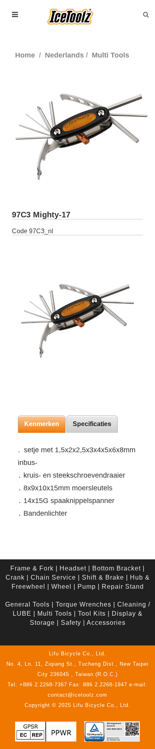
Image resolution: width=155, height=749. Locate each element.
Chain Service (53, 577)
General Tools (27, 604)
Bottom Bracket (116, 568)
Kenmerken (41, 424)
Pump (87, 586)
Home (25, 55)
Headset (73, 568)
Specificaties (92, 424)
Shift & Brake (103, 577)
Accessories (106, 622)
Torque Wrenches (83, 604)
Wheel (61, 586)
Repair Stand (123, 586)
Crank (15, 577)
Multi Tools (54, 613)
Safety (71, 622)
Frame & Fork (32, 568)
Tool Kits (92, 613)
